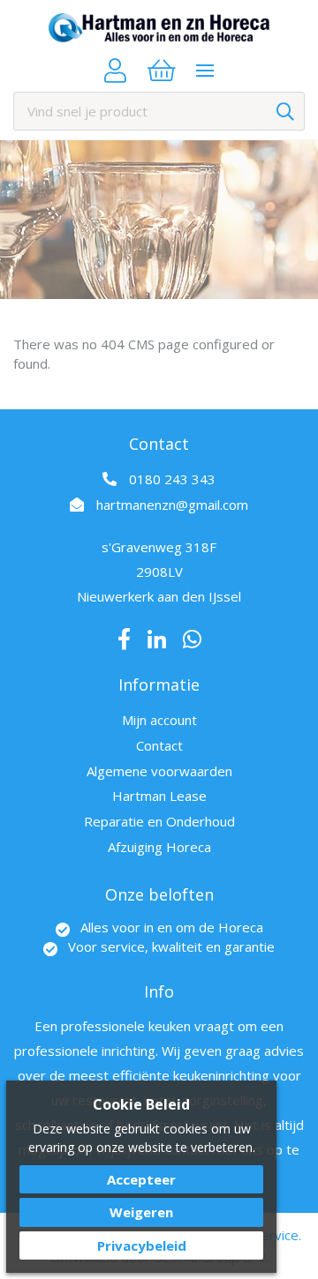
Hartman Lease (159, 795)
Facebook (124, 639)
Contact (159, 745)
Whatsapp (192, 639)
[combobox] (159, 111)
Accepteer (141, 1179)
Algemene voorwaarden (159, 771)
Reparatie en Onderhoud (159, 821)
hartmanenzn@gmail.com (172, 504)
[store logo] (159, 28)
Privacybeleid (141, 1245)
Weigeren (141, 1212)
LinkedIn (157, 639)
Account (115, 70)
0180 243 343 (172, 479)
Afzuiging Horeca (159, 847)
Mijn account (159, 720)
